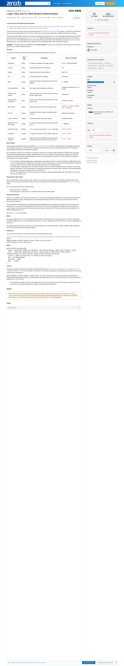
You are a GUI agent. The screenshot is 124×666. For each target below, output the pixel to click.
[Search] (48, 3)
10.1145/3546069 (19, 279)
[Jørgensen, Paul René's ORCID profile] (35, 17)
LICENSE (21, 270)
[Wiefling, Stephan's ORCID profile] (18, 17)
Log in (101, 3)
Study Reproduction (74, 40)
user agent (102, 65)
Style (88, 130)
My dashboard (67, 3)
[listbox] (97, 130)
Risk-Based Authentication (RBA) (50, 31)
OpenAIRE (94, 50)
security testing (92, 65)
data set (101, 68)
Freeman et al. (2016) (33, 38)
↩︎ (56, 284)
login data (107, 63)
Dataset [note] (71, 10)
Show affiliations (76, 17)
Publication (13, 40)
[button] (44, 307)
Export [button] (107, 150)
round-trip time (92, 68)
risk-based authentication (95, 63)
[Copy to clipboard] (114, 82)
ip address (110, 65)
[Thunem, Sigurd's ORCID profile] (48, 17)
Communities (57, 3)
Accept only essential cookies (105, 662)
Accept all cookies (88, 662)
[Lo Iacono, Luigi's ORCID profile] (62, 17)
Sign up (111, 3)
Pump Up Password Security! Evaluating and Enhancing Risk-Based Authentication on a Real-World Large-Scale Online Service (43, 236)
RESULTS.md (13, 213)
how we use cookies (39, 662)
